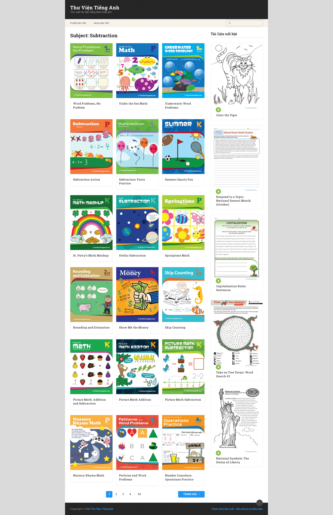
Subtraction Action (86, 179)
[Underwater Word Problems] (183, 70)
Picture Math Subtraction (183, 399)
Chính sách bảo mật (222, 509)
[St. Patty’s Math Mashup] (91, 222)
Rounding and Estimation (91, 327)
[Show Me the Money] (137, 294)
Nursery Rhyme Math (88, 475)
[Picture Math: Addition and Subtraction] (91, 366)
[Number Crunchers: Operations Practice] (183, 442)
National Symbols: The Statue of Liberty (232, 460)
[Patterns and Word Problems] (137, 442)
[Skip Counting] (183, 294)
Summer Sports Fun (179, 179)
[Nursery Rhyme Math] (91, 442)
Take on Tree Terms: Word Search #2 (234, 374)
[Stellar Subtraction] (137, 222)
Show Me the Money (134, 327)
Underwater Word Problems (178, 105)
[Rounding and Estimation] (91, 294)
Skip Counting (175, 327)
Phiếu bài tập (78, 23)
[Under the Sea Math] (137, 70)
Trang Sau (190, 494)
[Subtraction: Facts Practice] (137, 146)
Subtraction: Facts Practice (132, 181)
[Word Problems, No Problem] (91, 70)
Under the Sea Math (133, 103)
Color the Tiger (226, 115)
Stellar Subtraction (132, 255)
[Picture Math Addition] (137, 366)
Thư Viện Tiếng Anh (94, 7)
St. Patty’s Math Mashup (91, 255)
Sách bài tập (101, 23)
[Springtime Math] (183, 222)
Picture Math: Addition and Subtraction (89, 401)
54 (139, 494)
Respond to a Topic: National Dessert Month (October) (233, 200)
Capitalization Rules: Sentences (231, 288)
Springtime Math (177, 255)
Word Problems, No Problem (87, 105)
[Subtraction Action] (91, 146)
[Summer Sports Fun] (183, 146)
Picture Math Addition (135, 399)
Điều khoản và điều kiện (249, 509)
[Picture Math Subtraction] (183, 366)
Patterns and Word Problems (132, 477)
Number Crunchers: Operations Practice (179, 477)
